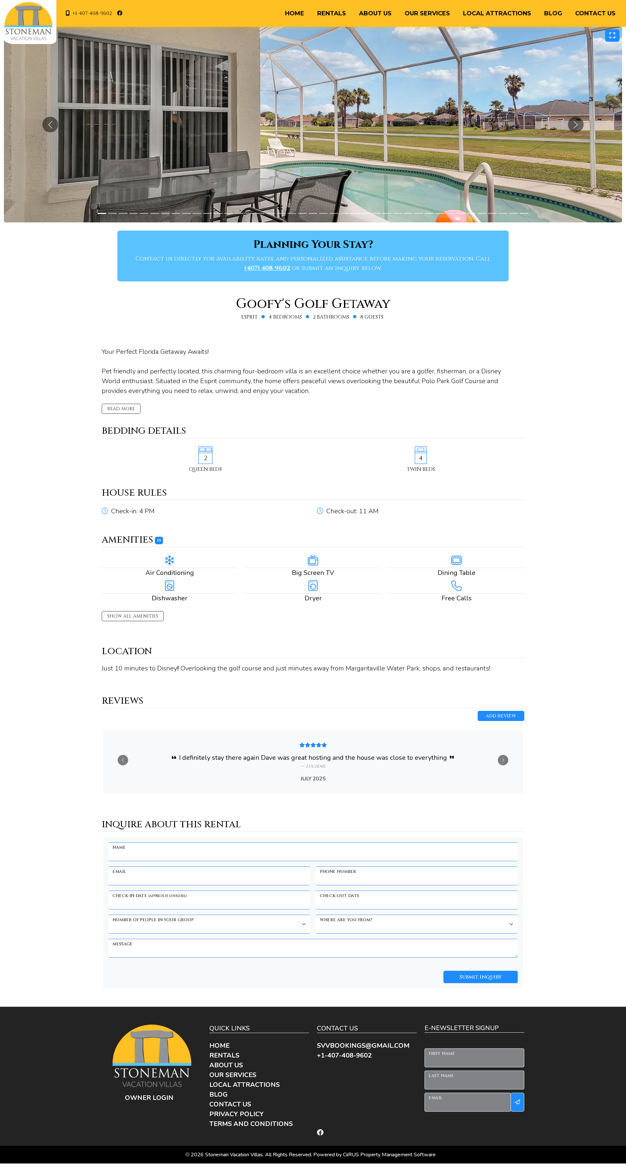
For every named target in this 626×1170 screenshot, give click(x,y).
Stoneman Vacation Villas (234, 1154)
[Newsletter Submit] (517, 1102)
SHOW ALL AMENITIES (132, 616)
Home (294, 13)
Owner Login (149, 1097)
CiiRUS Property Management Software (389, 1154)
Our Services (427, 13)
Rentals (331, 13)
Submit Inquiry (480, 977)
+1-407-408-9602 (92, 13)
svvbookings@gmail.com (363, 1045)
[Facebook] (320, 1132)
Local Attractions (497, 13)
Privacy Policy (236, 1114)
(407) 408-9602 (267, 268)
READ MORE (121, 409)
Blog (553, 13)
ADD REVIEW (501, 716)
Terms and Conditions (251, 1123)
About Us (375, 13)
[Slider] (101, 213)
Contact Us (595, 13)
